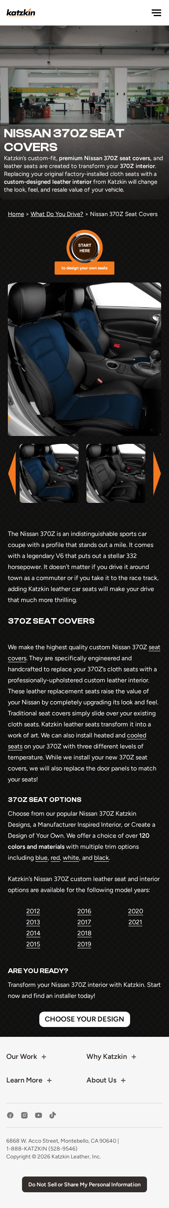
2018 (84, 933)
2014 (33, 933)
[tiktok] (53, 1115)
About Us (101, 1080)
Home (16, 214)
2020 (135, 911)
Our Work (21, 1056)
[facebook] (10, 1115)
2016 (84, 911)
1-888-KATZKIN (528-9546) (41, 1148)
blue (41, 857)
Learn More (24, 1080)
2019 (84, 944)
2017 (84, 922)
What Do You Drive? (57, 214)
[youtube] (38, 1115)
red (55, 857)
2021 (135, 922)
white (71, 857)
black (101, 857)
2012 (33, 911)
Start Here (84, 252)
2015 (33, 944)
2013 (33, 922)
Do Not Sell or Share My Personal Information (84, 1184)
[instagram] (24, 1115)
